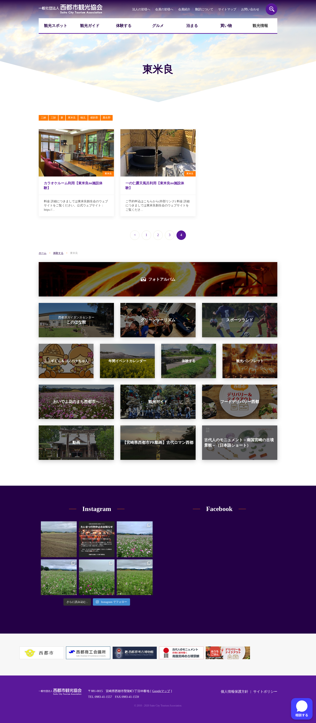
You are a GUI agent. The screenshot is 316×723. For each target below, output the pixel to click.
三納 (43, 117)
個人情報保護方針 (234, 691)
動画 (76, 442)
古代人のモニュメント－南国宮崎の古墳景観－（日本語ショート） (239, 442)
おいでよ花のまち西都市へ (76, 401)
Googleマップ (161, 691)
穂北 (83, 117)
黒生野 (106, 117)
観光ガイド (90, 25)
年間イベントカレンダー (127, 361)
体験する (124, 25)
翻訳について (204, 9)
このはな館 (76, 320)
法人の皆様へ (141, 9)
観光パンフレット (250, 361)
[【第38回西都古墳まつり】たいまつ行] (97, 539)
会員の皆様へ (164, 9)
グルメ (158, 25)
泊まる (192, 25)
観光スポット (55, 25)
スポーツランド (239, 320)
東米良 (72, 117)
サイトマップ (227, 9)
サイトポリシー (265, 691)
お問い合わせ (250, 9)
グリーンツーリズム (158, 320)
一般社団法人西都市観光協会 (71, 9)
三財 (53, 117)
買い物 (226, 25)
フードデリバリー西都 (239, 401)
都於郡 (94, 117)
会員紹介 (184, 9)
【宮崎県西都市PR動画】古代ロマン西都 (158, 442)
